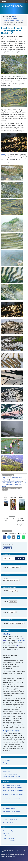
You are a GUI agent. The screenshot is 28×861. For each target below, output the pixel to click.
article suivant (21, 496)
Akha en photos (6, 520)
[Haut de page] (25, 858)
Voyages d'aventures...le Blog (11, 811)
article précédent (13, 496)
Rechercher (21, 558)
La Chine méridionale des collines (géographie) (20, 521)
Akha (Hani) (5, 477)
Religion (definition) (11, 731)
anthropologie (20, 640)
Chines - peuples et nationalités (11, 482)
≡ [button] (26, 1)
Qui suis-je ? (6, 760)
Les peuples (6, 771)
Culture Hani (5, 154)
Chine (24, 482)
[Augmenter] (6, 533)
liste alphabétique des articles (11, 776)
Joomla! (3, 854)
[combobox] (9, 558)
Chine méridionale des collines (12, 484)
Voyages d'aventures (9, 808)
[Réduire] (5, 533)
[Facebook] (4, 537)
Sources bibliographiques (10, 819)
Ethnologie (7, 634)
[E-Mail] (13, 537)
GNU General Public (11, 856)
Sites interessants (8, 822)
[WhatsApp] (23, 537)
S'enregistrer (6, 763)
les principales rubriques (10, 774)
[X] (9, 537)
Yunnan (4, 486)
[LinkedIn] (18, 537)
